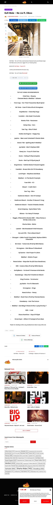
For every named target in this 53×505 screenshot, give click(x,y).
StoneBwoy (38, 469)
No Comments (32, 16)
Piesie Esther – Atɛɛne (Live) (34, 425)
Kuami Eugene (10, 460)
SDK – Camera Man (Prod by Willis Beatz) (29, 266)
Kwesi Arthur (40, 460)
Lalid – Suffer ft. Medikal (33, 407)
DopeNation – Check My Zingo (29, 112)
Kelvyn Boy (8, 458)
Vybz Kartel (25, 471)
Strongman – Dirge (29, 288)
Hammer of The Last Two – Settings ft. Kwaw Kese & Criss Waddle (14, 388)
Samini (41, 465)
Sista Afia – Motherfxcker (11, 407)
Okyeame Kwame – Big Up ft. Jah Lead (14, 425)
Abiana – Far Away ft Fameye (29, 213)
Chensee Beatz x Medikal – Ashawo (29, 98)
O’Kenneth (41, 463)
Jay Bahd (31, 455)
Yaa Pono (42, 471)
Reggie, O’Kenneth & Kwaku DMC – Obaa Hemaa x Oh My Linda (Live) (29, 219)
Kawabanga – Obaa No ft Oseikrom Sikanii (29, 275)
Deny (35, 501)
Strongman (9, 471)
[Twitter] (6, 30)
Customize (46, 501)
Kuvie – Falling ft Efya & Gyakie (29, 156)
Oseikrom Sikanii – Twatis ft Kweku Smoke (29, 205)
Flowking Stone (18, 455)
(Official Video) (9, 451)
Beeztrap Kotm (32, 451)
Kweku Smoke (29, 460)
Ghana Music (8, 9)
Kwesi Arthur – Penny (29, 292)
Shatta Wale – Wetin (29, 224)
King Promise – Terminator (29, 279)
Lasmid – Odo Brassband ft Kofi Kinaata (29, 229)
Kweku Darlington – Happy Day (29, 134)
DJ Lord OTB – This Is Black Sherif (29, 233)
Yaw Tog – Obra (29, 191)
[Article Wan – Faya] (37, 378)
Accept (25, 501)
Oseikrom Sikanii (33, 463)
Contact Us (14, 495)
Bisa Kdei (39, 451)
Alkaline (18, 451)
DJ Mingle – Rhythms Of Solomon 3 (37, 353)
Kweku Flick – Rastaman (29, 120)
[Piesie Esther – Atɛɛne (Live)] (37, 416)
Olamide (26, 463)
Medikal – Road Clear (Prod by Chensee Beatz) (29, 297)
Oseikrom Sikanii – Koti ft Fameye (29, 196)
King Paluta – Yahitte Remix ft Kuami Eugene (29, 165)
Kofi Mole (12, 330)
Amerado (24, 451)
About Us (6, 495)
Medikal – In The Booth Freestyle (29, 178)
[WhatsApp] (6, 40)
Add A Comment (26, 430)
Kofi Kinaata (31, 458)
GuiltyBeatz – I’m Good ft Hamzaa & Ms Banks (29, 270)
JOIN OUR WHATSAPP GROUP (28, 83)
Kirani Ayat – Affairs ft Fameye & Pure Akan (29, 319)
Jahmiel (25, 455)
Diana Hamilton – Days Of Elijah (29, 314)
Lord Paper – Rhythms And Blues (29, 174)
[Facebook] (6, 27)
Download (24, 73)
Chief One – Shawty (29, 96)
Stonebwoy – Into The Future (29, 301)
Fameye (8, 455)
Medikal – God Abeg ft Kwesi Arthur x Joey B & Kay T (29, 306)
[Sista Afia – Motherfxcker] (15, 397)
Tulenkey (17, 471)
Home (6, 5)
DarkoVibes (24, 453)
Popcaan (15, 465)
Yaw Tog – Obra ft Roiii (29, 129)
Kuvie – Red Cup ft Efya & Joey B (29, 160)
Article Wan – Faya (32, 387)
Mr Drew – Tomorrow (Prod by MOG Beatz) (29, 244)
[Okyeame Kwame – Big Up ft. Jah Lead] (15, 416)
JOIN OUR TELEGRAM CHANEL (29, 88)
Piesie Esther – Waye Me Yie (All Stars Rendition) (29, 261)
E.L (37, 453)
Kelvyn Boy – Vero (29, 125)
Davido (31, 453)
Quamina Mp (23, 465)
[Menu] (5, 2)
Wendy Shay (34, 471)
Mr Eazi (19, 463)
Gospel (28, 423)
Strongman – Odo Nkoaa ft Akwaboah (29, 248)
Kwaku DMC (21, 460)
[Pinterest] (6, 34)
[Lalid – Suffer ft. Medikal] (37, 397)
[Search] (47, 2)
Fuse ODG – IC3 (29, 182)
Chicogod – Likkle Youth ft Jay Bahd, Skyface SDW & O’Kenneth (29, 238)
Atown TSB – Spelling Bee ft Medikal (29, 143)
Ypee (7, 473)
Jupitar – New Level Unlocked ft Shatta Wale (29, 138)
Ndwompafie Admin (13, 16)
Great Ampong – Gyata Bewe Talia (29, 209)
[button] (50, 490)
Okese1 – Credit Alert (29, 187)
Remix (35, 465)
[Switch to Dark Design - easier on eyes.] (31, 2)
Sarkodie (10, 469)
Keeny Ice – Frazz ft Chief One (29, 151)
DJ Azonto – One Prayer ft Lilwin (29, 253)
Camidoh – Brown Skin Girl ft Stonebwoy (29, 169)
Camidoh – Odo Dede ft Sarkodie (29, 116)
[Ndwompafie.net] (25, 2)
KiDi (15, 458)
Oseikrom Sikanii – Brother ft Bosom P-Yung (29, 200)
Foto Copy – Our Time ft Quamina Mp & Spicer (29, 103)
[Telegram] (6, 37)
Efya (41, 453)
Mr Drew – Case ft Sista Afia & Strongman (29, 107)
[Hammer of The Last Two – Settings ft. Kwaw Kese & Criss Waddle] (15, 378)
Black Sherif (8, 453)
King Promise (22, 458)
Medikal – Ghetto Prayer (29, 257)
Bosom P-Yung (15, 453)
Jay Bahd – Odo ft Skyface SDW (29, 147)
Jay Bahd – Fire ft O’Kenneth (29, 283)
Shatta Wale (24, 468)
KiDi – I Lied (29, 310)
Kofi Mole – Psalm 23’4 (20, 66)
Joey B (38, 455)
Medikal (10, 463)
